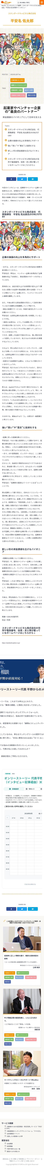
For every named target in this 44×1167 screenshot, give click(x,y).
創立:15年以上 (19, 977)
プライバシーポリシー (33, 1159)
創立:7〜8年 (29, 90)
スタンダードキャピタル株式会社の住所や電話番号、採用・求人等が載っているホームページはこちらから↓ (23, 162)
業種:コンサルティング (18, 85)
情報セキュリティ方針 (17, 1161)
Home (4, 5)
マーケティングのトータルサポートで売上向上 (21, 1080)
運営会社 (5, 1159)
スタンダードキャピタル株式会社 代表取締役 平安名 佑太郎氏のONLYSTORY (23, 132)
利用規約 (21, 1159)
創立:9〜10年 (19, 1098)
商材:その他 (31, 95)
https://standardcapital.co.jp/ (11, 643)
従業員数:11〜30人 (17, 80)
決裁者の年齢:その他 (18, 95)
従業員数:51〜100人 (10, 1094)
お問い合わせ (30, 1161)
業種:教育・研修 (16, 90)
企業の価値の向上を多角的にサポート (23, 140)
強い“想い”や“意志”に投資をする (22, 145)
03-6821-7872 (24, 2)
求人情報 (13, 1159)
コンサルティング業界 (14, 5)
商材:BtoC (7, 981)
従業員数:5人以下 (9, 1035)
